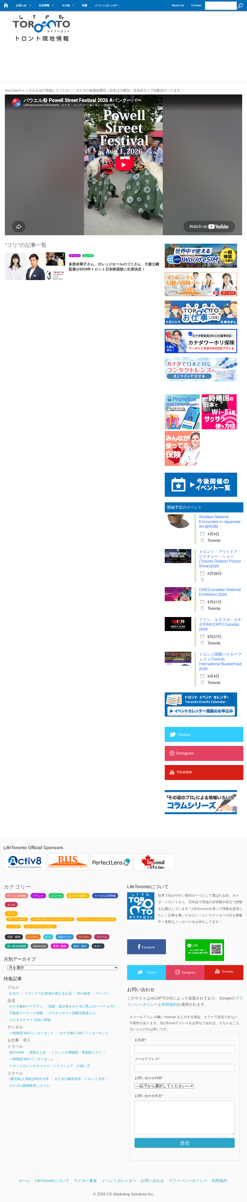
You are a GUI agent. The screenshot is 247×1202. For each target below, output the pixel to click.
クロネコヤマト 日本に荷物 (30, 1020)
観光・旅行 (80, 946)
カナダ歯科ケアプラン (26, 1006)
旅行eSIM (16, 1052)
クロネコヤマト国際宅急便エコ (72, 1013)
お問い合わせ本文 (149, 1096)
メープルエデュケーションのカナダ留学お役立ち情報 (96, 919)
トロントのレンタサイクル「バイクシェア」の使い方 (49, 1066)
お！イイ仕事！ (78, 895)
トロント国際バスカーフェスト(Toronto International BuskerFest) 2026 (220, 661)
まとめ (11, 904)
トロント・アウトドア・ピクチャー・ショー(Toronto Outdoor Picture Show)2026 (220, 559)
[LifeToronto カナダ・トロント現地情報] (41, 44)
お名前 (140, 1040)
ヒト (48, 936)
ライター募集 (85, 1181)
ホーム (24, 1181)
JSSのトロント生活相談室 (17, 919)
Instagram (188, 972)
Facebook (148, 947)
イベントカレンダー (107, 5)
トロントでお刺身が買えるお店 (48, 993)
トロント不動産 (13, 926)
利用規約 (169, 1004)
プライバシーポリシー (188, 1181)
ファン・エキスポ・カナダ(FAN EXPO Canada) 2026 (220, 624)
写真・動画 (14, 936)
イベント (75, 255)
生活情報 (44, 5)
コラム (11, 913)
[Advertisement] (166, 48)
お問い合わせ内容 (149, 1078)
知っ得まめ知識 (16, 946)
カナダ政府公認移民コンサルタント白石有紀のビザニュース (52, 919)
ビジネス (33, 936)
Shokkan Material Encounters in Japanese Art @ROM (219, 521)
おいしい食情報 (16, 895)
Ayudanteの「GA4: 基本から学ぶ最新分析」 (40, 926)
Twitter (151, 972)
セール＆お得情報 (105, 895)
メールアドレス (147, 1059)
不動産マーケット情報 (26, 1013)
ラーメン (102, 993)
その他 (66, 5)
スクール (101, 936)
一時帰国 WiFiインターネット (31, 1033)
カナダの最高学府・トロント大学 (79, 1079)
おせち (14, 993)
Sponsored (39, 946)
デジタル (84, 936)
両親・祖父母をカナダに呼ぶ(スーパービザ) (81, 1006)
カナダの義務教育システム (29, 1086)
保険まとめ (37, 1052)
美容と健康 (59, 946)
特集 (84, 5)
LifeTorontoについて (52, 1181)
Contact (196, 5)
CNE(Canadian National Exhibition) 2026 (220, 592)
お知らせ (21, 5)
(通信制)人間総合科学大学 (29, 1079)
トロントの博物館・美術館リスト (76, 1052)
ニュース (88, 255)
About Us (178, 5)
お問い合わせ (152, 1181)
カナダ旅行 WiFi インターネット (84, 1033)
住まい (98, 946)
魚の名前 (83, 993)
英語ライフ (64, 936)
